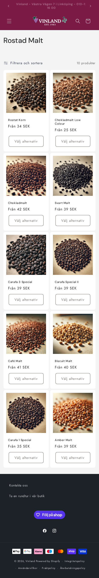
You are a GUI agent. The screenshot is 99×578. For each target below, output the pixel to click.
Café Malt (15, 361)
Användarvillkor (28, 568)
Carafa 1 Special (19, 440)
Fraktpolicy (48, 568)
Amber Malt (63, 440)
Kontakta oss (18, 485)
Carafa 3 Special (20, 282)
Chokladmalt (17, 203)
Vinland (30, 561)
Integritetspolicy (75, 561)
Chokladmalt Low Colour (68, 122)
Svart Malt (62, 203)
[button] (9, 21)
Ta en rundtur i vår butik (27, 496)
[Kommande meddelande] (90, 6)
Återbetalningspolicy (72, 568)
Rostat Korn (17, 120)
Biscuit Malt (63, 361)
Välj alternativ (26, 141)
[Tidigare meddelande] (8, 6)
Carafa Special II (67, 282)
